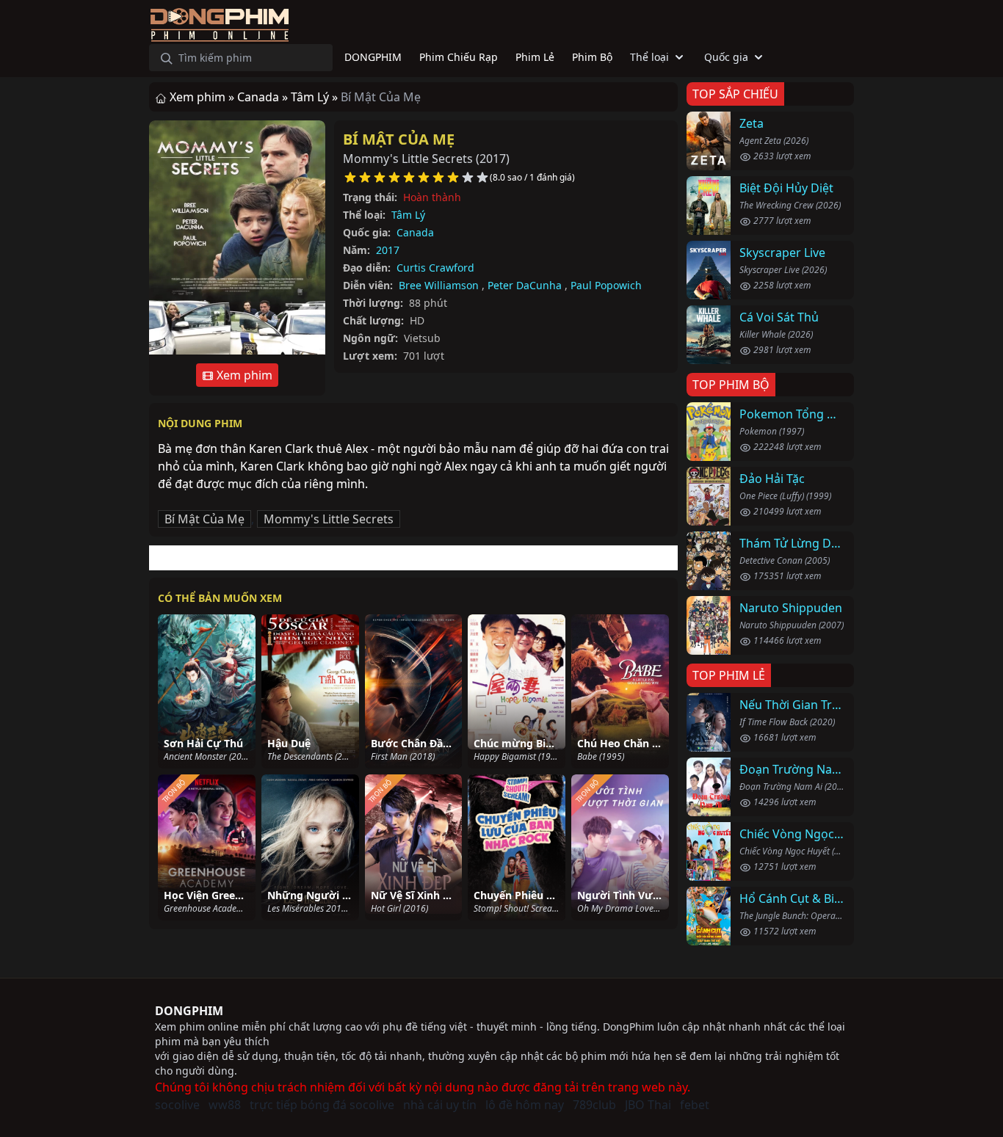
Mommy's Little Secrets (329, 519)
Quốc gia (726, 57)
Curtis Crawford (435, 268)
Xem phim (243, 375)
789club (594, 1105)
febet (694, 1105)
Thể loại (649, 57)
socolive (177, 1105)
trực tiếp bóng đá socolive (322, 1105)
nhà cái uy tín (440, 1105)
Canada (415, 232)
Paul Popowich (606, 285)
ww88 (225, 1105)
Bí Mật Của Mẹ (399, 139)
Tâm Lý (408, 215)
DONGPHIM (189, 1011)
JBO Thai (648, 1105)
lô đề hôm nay (524, 1105)
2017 (387, 250)
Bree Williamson (439, 285)
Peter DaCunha (525, 285)
